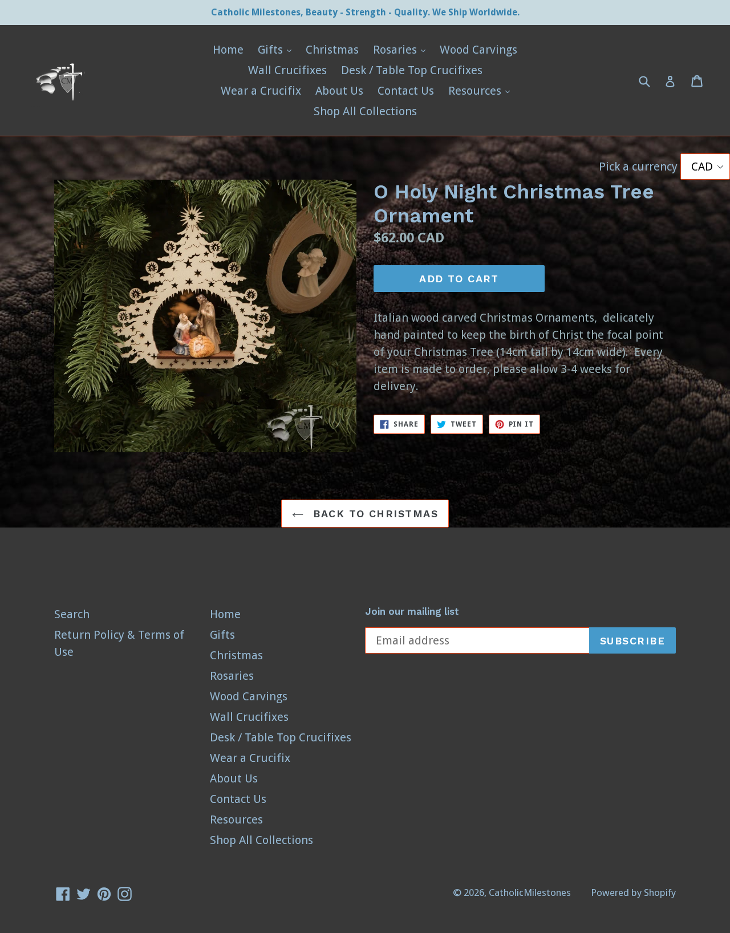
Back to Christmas (373, 514)
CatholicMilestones (530, 892)
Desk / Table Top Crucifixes (411, 70)
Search (72, 614)
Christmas (332, 49)
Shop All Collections (365, 111)
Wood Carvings (478, 49)
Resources (482, 90)
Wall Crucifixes (287, 70)
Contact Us (406, 91)
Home (228, 49)
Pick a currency (639, 166)
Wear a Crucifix (261, 91)
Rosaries (402, 49)
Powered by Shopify (633, 892)
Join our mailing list (412, 611)
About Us (339, 91)
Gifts (277, 49)
